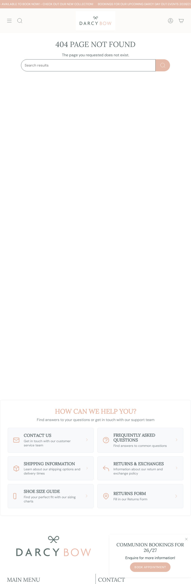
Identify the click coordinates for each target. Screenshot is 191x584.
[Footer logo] (53, 546)
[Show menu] (9, 20)
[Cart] (181, 20)
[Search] (163, 65)
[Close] (186, 539)
